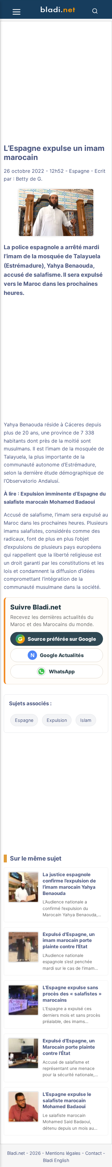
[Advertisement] (56, 82)
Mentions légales (63, 1153)
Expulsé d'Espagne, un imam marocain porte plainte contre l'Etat (69, 940)
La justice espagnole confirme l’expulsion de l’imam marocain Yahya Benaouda (69, 883)
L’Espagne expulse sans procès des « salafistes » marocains (72, 993)
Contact (93, 1153)
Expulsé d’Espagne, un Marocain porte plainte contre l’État (69, 1047)
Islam (85, 720)
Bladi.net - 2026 (24, 1153)
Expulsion (57, 720)
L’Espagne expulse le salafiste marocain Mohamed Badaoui (67, 1100)
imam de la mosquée (72, 448)
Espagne (79, 171)
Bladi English (56, 1160)
